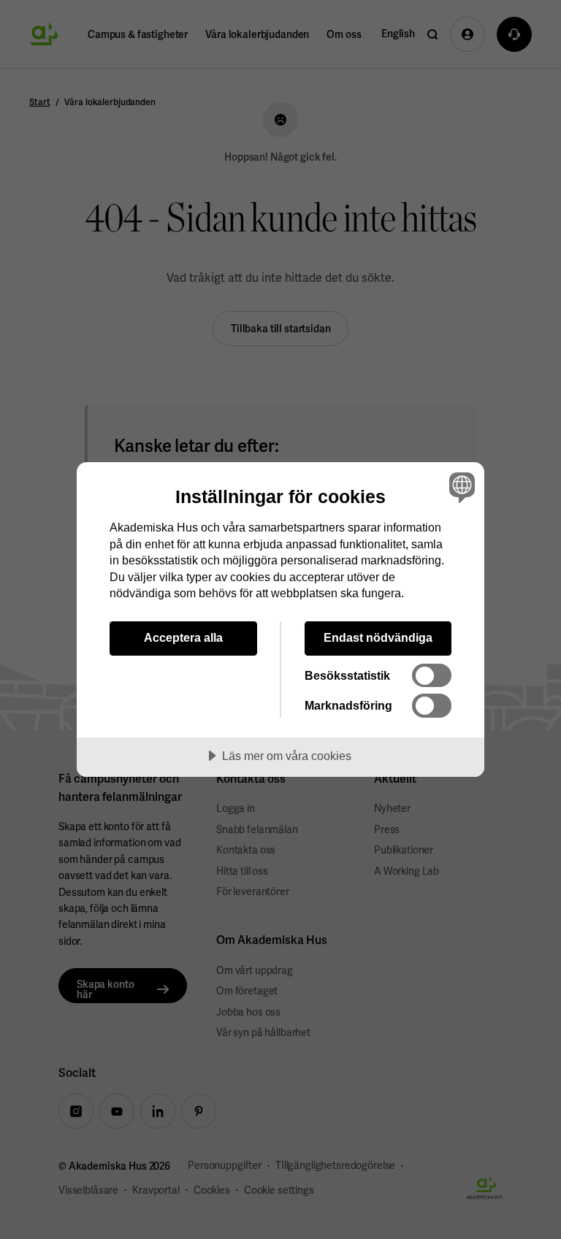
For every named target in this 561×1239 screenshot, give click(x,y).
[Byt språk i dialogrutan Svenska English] (460, 487)
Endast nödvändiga (378, 637)
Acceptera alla (183, 637)
